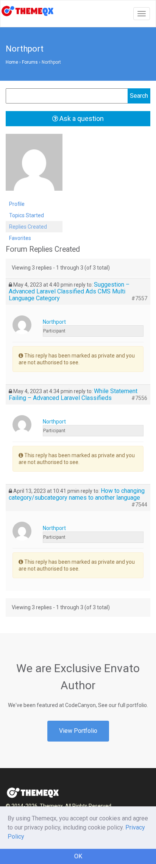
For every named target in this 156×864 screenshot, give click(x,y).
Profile (17, 204)
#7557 (139, 298)
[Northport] (34, 166)
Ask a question (81, 118)
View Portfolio (78, 730)
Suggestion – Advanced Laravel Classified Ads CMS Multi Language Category (69, 291)
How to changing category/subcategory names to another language (77, 494)
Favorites (20, 238)
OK (78, 856)
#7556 (139, 398)
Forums (30, 62)
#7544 (139, 505)
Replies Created (28, 227)
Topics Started (26, 215)
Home (12, 62)
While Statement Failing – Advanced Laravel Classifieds (73, 394)
